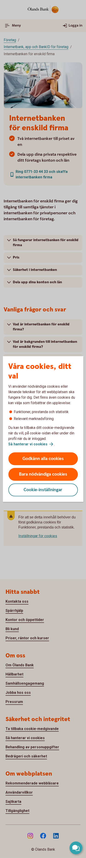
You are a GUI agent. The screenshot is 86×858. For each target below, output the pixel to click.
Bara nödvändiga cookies (43, 474)
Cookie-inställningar (43, 490)
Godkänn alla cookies (43, 459)
